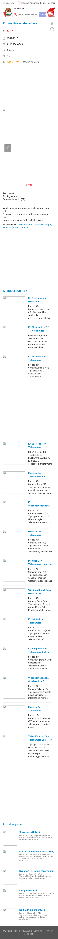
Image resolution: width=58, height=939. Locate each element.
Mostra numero (31, 62)
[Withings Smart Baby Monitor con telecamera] (14, 599)
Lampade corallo (28, 890)
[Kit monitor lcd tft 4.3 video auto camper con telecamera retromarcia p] (14, 337)
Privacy (49, 931)
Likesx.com (8, 3)
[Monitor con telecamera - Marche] (14, 570)
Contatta (38, 931)
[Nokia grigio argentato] (10, 916)
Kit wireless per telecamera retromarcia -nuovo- (40, 360)
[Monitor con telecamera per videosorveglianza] (14, 482)
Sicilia (20, 224)
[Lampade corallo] (10, 896)
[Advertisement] (25, 86)
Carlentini (23, 227)
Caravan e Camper (42, 224)
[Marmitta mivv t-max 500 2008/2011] (10, 857)
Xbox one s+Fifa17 (29, 832)
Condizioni (29, 934)
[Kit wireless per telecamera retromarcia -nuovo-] (14, 366)
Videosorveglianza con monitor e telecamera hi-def (38, 681)
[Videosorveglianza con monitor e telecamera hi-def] (14, 687)
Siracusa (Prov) (10, 227)
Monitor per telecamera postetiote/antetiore (40, 710)
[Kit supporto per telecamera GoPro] (14, 658)
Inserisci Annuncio (30, 3)
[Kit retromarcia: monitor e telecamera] (14, 307)
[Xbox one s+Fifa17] (10, 838)
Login (42, 3)
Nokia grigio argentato (32, 910)
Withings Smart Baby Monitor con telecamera (39, 593)
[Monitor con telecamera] (14, 541)
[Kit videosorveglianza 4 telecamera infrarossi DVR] (14, 511)
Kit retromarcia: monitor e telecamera (37, 301)
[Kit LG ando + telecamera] (14, 629)
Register (51, 3)
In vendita (28, 224)
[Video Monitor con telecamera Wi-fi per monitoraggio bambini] (14, 746)
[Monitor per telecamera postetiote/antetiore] (14, 716)
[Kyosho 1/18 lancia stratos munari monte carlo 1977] (10, 877)
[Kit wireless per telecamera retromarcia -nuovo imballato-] (14, 453)
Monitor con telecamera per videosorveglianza (38, 476)
